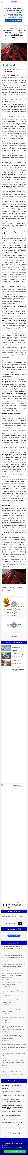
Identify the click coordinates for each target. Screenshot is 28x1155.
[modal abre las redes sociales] (13, 65)
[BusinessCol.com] (14, 1)
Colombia (5, 594)
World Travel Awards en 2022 (17, 549)
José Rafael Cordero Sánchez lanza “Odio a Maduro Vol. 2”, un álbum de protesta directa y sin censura (13, 1087)
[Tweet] (7, 65)
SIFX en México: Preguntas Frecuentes (11, 1115)
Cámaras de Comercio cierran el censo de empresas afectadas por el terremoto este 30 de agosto (14, 957)
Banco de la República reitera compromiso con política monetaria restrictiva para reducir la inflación (13, 1018)
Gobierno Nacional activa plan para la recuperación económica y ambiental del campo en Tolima (12, 1000)
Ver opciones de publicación (13, 20)
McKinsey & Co (9, 187)
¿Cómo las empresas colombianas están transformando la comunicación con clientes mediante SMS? (13, 1107)
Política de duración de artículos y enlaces (12, 1147)
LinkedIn (18, 564)
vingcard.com (5, 564)
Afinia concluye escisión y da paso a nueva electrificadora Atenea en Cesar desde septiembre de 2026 (12, 975)
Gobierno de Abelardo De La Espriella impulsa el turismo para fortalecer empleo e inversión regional (13, 991)
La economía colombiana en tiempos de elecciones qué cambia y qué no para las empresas (12, 948)
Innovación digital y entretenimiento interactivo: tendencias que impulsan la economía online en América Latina (12, 1101)
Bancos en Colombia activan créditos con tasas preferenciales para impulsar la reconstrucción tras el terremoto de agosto (13, 966)
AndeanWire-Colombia (14, 28)
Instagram (4, 566)
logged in (10, 916)
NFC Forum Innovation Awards (14, 551)
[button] (15, 1151)
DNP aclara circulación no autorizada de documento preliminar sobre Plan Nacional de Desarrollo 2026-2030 (13, 1009)
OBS (18, 352)
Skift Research (18, 170)
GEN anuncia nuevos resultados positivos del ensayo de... (17, 649)
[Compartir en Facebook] (3, 65)
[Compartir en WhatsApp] (10, 65)
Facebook (23, 564)
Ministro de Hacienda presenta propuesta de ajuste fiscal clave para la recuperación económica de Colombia (13, 1037)
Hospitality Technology (20, 141)
